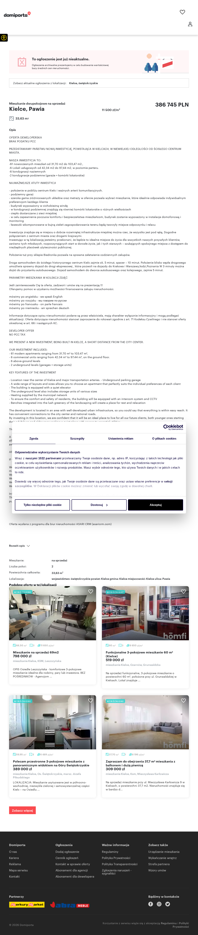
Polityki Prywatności (181, 924)
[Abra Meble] (69, 905)
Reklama (15, 864)
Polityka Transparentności (119, 864)
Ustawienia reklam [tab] (120, 438)
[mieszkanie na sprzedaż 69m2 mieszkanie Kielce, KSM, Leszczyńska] (52, 613)
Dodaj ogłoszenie (67, 852)
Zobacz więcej (22, 810)
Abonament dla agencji (71, 870)
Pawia (166, 578)
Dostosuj (97, 504)
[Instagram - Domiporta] (159, 904)
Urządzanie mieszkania (163, 852)
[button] (4, 38)
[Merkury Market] (26, 905)
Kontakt (14, 876)
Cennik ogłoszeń (66, 858)
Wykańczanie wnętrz (162, 858)
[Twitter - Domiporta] (167, 904)
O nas (13, 852)
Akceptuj (156, 504)
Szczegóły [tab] (77, 438)
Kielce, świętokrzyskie (83, 83)
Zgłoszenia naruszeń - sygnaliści (116, 871)
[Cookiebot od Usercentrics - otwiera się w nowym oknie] (166, 427)
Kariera (14, 858)
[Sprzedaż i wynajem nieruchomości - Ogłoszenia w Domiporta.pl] (17, 14)
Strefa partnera (159, 864)
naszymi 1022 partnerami (43, 458)
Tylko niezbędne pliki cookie (42, 504)
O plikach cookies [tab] (164, 438)
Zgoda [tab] (33, 438)
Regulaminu (169, 923)
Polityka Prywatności (116, 858)
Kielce (150, 578)
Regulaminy (110, 852)
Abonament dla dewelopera (74, 876)
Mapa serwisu (18, 870)
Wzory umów (157, 870)
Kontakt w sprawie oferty (72, 864)
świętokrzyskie (80, 578)
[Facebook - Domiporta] (150, 904)
